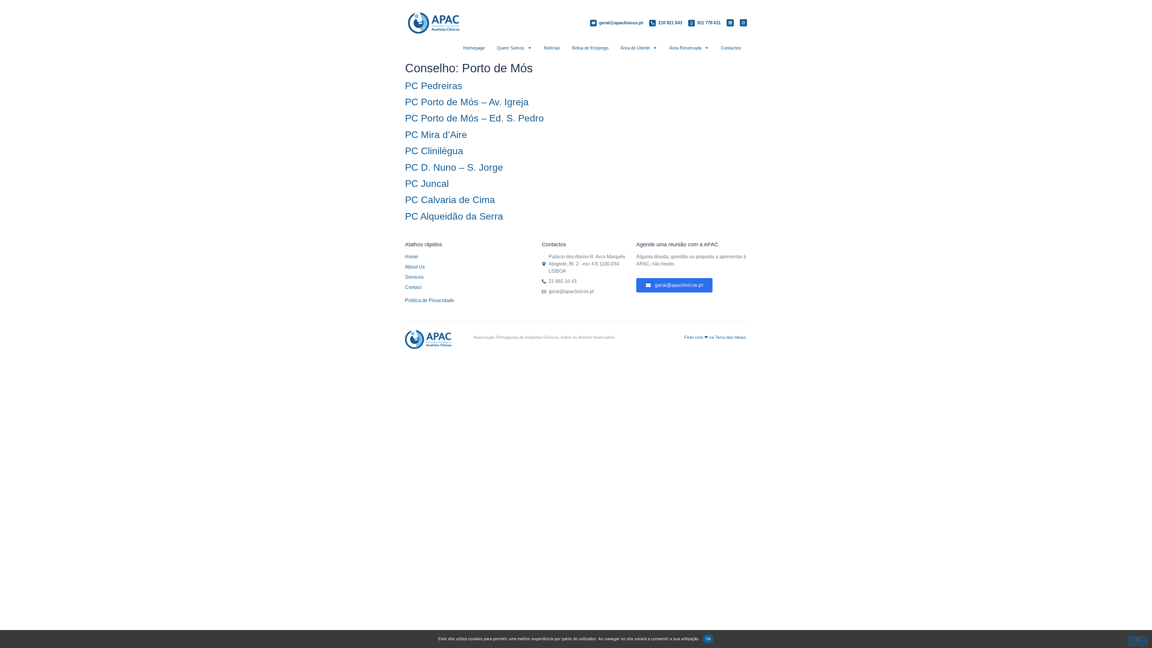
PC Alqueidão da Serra (454, 216)
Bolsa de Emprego (590, 47)
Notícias (552, 47)
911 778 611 (709, 22)
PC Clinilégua (434, 151)
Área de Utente (635, 47)
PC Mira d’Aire (436, 134)
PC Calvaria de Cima (450, 199)
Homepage (474, 47)
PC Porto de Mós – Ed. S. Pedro (474, 118)
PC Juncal (427, 183)
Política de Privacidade (429, 300)
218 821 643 (670, 22)
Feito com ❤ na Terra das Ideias (715, 337)
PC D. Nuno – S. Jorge (454, 167)
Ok (708, 638)
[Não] (1138, 641)
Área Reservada (685, 47)
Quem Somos (510, 47)
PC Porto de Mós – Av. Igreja (467, 102)
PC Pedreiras (433, 85)
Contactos (731, 47)
